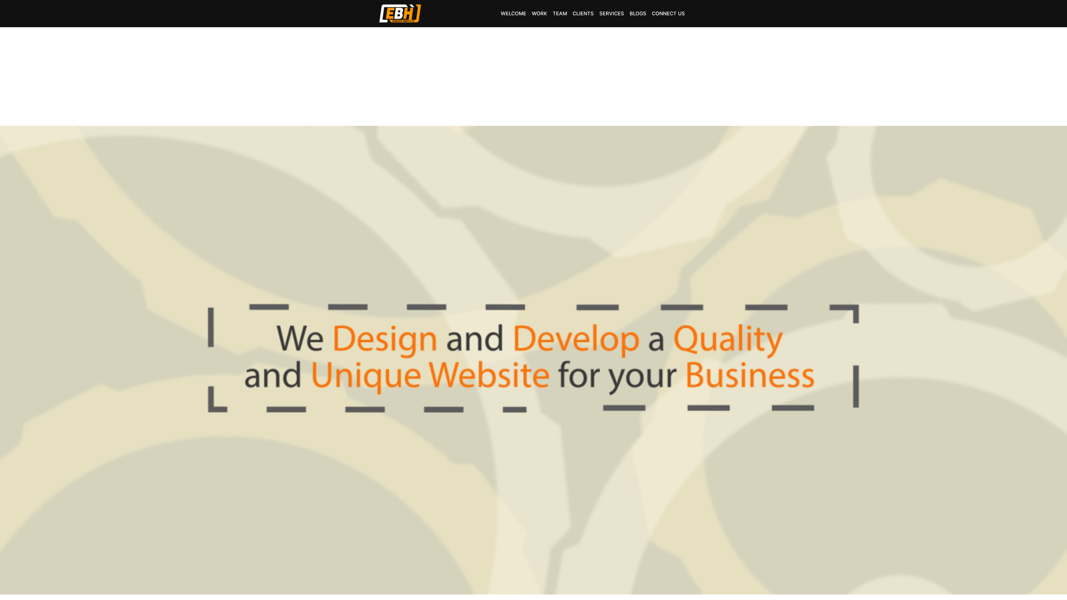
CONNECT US (668, 13)
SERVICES (611, 13)
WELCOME (513, 13)
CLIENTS (583, 13)
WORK (539, 13)
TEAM (560, 13)
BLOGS (638, 13)
